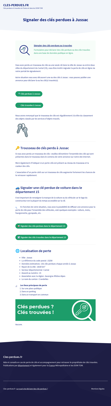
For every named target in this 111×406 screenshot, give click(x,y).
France (52, 365)
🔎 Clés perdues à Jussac (29, 93)
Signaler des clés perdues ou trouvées (53, 45)
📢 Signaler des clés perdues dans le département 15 (41, 226)
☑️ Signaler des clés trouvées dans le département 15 (42, 237)
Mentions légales (97, 389)
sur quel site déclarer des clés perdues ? (32, 389)
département (24, 365)
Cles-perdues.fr (16, 5)
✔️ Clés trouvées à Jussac (29, 105)
